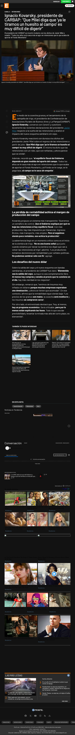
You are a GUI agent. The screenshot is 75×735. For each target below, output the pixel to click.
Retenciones (29, 406)
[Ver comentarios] (69, 12)
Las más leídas (13, 675)
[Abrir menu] (2, 5)
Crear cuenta (66, 443)
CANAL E (7, 12)
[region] (37, 465)
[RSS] (45, 716)
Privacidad (40, 722)
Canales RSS (6, 722)
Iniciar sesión (59, 443)
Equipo (49, 722)
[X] (30, 716)
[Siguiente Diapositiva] (69, 426)
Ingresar (56, 1)
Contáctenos (29, 722)
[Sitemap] (49, 716)
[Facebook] (26, 716)
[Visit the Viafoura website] (66, 486)
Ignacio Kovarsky (18, 406)
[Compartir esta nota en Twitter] (7, 116)
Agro (38, 406)
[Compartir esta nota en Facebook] (7, 110)
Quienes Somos (17, 722)
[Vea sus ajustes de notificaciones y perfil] (72, 1)
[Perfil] (37, 711)
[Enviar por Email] (7, 127)
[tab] (11, 455)
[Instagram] (40, 716)
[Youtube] (35, 716)
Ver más (65, 701)
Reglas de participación (61, 722)
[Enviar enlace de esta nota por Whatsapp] (7, 121)
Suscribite (66, 1)
